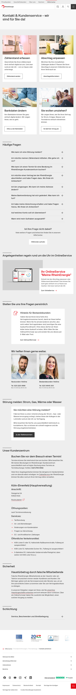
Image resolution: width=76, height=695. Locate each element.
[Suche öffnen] (68, 6)
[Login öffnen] (63, 6)
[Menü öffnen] (73, 6)
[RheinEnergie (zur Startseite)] (7, 6)
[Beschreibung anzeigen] (62, 152)
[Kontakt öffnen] (57, 6)
